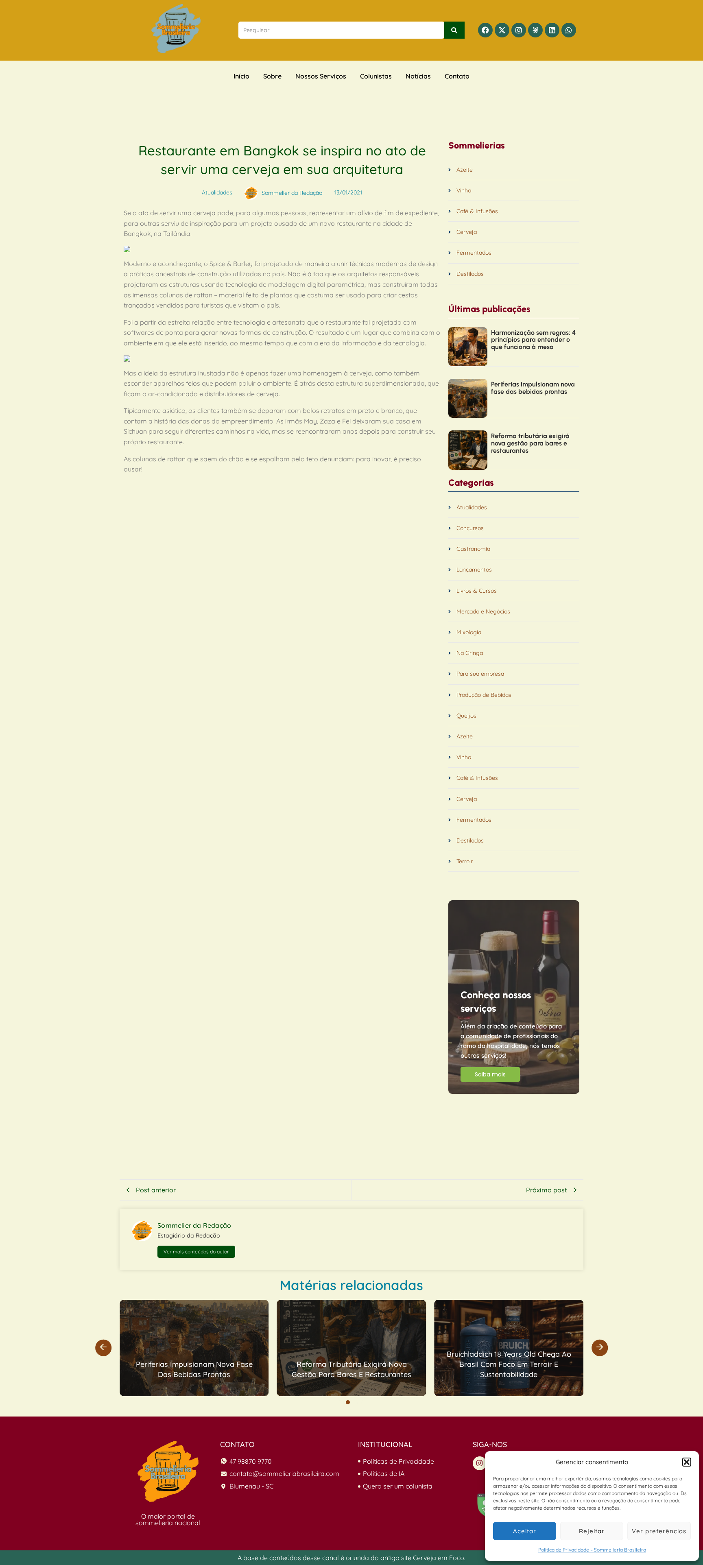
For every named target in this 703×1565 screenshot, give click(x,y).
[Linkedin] (552, 30)
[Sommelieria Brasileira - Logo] (168, 1471)
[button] (687, 1462)
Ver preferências (659, 1531)
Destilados (470, 274)
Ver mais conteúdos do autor (196, 1252)
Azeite (464, 170)
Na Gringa (469, 653)
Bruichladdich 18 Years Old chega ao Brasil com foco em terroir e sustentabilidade (509, 1364)
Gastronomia (473, 549)
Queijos (466, 716)
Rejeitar (592, 1531)
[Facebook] (485, 30)
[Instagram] (518, 30)
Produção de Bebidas (483, 695)
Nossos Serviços (320, 76)
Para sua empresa (480, 674)
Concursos (470, 528)
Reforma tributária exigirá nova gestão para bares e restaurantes (530, 443)
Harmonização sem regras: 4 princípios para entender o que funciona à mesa (533, 340)
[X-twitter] (502, 30)
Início (241, 76)
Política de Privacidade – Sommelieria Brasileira (592, 1550)
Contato (457, 76)
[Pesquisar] (454, 30)
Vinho (463, 190)
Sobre (272, 76)
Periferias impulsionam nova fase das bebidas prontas (533, 388)
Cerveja (466, 232)
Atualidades (471, 507)
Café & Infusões (477, 211)
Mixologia (468, 632)
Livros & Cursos (476, 591)
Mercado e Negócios (483, 611)
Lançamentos (474, 570)
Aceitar (524, 1531)
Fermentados (473, 253)
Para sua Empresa (399, 1305)
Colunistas (376, 76)
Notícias (418, 76)
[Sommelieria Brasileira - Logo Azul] (176, 28)
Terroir (464, 861)
